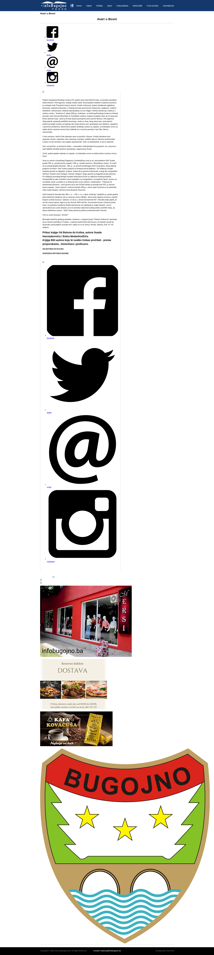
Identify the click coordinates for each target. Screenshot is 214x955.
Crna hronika (152, 6)
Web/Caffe (137, 6)
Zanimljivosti (168, 6)
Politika (99, 6)
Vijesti (89, 6)
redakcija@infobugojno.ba (110, 951)
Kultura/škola (122, 6)
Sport (109, 6)
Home (79, 6)
